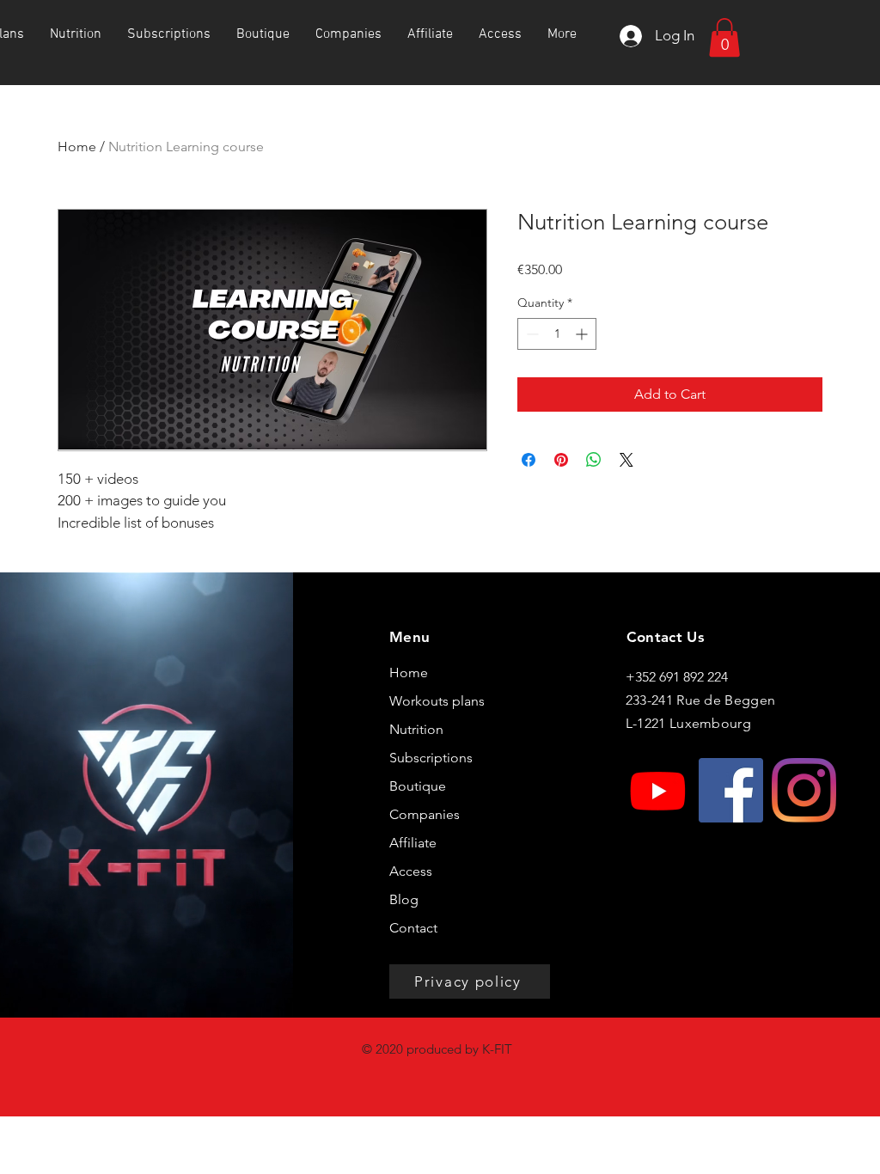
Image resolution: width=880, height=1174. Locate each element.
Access (410, 871)
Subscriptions (431, 757)
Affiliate (413, 843)
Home (77, 146)
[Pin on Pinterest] (561, 459)
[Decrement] (530, 334)
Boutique (417, 786)
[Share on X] (626, 459)
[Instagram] (804, 790)
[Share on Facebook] (528, 459)
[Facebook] (731, 790)
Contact (413, 928)
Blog (404, 899)
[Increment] (583, 334)
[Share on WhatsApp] (594, 459)
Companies (424, 814)
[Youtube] (658, 790)
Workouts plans (437, 701)
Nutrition (416, 729)
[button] (724, 37)
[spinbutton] (556, 334)
